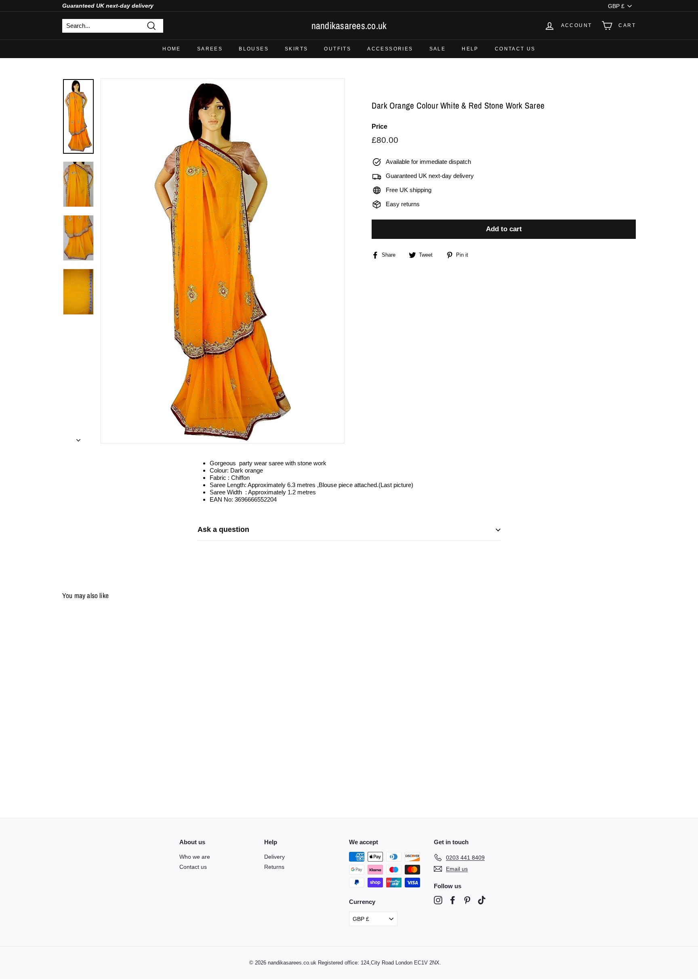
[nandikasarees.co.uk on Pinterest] (467, 900)
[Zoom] (222, 261)
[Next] (78, 437)
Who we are (194, 856)
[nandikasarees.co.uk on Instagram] (438, 900)
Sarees (210, 49)
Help (470, 49)
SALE (437, 49)
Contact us (515, 49)
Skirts (296, 49)
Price (379, 126)
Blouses (254, 49)
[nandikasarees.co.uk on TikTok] (481, 900)
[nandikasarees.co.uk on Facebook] (452, 900)
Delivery (274, 856)
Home (171, 49)
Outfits (337, 49)
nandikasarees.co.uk (349, 25)
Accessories (390, 49)
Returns (274, 867)
